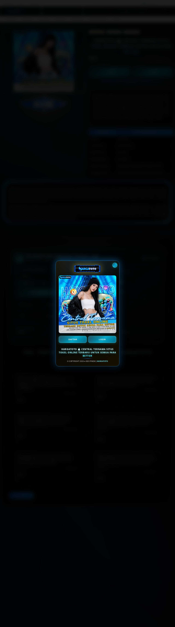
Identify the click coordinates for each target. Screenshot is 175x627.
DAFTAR (72, 339)
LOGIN (102, 339)
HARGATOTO (102, 361)
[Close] (114, 265)
